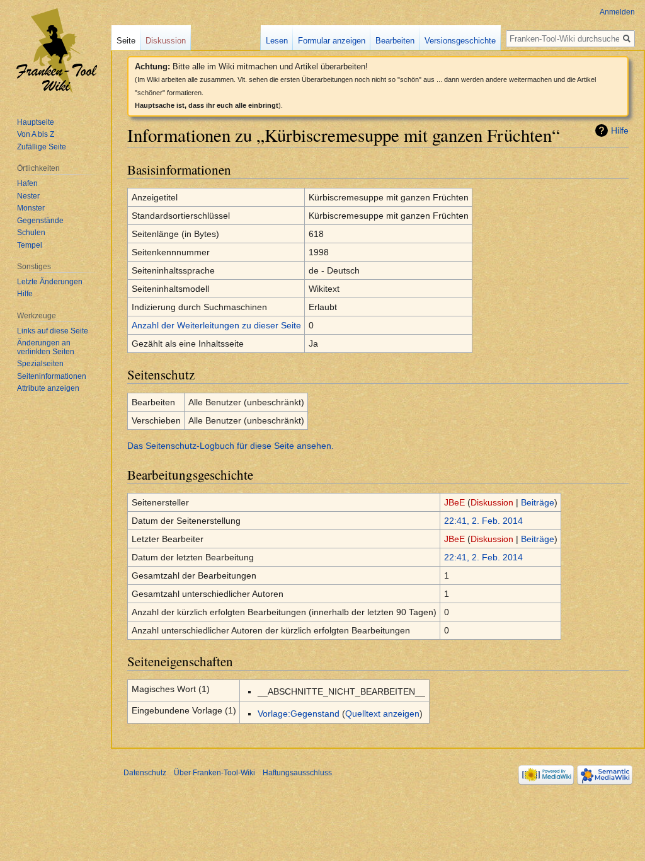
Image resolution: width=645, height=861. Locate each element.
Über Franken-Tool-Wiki (214, 772)
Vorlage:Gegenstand (299, 713)
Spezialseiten (40, 363)
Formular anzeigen (331, 40)
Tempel (29, 245)
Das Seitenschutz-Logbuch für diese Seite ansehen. (230, 446)
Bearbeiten (394, 40)
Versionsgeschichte (460, 40)
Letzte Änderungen (50, 281)
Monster (31, 208)
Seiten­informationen (51, 376)
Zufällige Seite (41, 146)
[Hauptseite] (55, 50)
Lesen (277, 40)
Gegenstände (40, 220)
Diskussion (492, 502)
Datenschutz (144, 772)
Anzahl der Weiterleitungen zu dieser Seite (216, 325)
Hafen (27, 183)
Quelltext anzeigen (382, 713)
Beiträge (537, 502)
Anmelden (617, 12)
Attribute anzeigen (48, 388)
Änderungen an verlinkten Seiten (45, 347)
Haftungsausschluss (297, 772)
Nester (28, 196)
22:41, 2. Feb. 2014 (483, 521)
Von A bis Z (35, 134)
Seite (126, 40)
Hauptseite (35, 122)
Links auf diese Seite (52, 330)
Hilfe (620, 130)
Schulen (31, 232)
